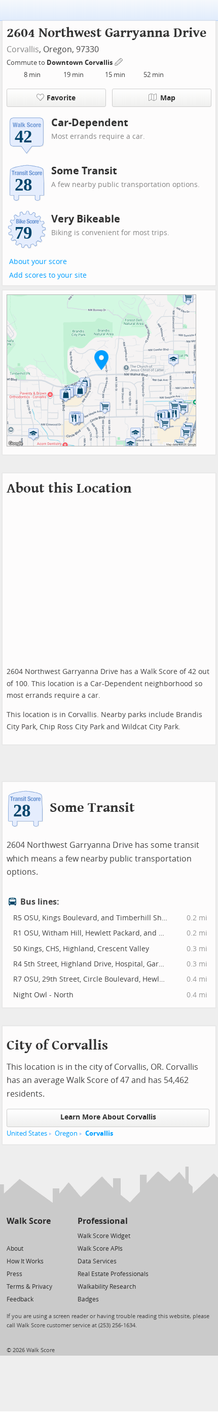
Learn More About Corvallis (108, 1117)
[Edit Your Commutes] (119, 61)
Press (14, 1274)
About (15, 1248)
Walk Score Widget (104, 1236)
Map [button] (167, 98)
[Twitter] (12, 1235)
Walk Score (29, 1221)
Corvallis (23, 49)
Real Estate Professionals (113, 1274)
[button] (101, 359)
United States (27, 1133)
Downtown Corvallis (80, 62)
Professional (103, 1221)
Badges (88, 1299)
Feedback (20, 1299)
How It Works (25, 1261)
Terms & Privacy (29, 1286)
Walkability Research (107, 1286)
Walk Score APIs (100, 1248)
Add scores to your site (48, 275)
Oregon (66, 1133)
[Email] (44, 1235)
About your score (38, 261)
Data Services (97, 1261)
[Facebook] (28, 1235)
